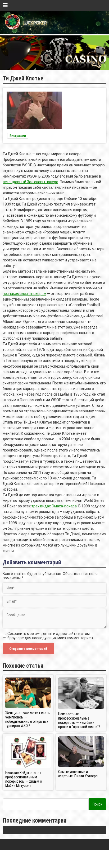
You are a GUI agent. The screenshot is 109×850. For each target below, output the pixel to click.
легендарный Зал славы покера (30, 182)
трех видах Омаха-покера (54, 506)
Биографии (18, 136)
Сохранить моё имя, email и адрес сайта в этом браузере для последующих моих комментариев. (50, 635)
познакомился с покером (24, 293)
